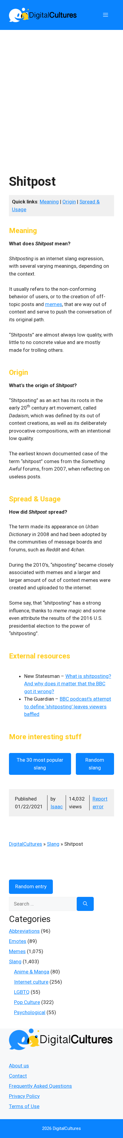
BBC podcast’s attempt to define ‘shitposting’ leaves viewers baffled (67, 706)
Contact (18, 1076)
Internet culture (31, 982)
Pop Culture (27, 1002)
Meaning (49, 202)
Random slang (94, 764)
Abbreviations (24, 931)
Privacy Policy (24, 1096)
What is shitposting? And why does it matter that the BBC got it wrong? (67, 683)
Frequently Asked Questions (40, 1086)
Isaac (56, 807)
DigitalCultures (25, 844)
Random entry (31, 886)
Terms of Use (24, 1106)
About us (19, 1066)
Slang (53, 844)
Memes (17, 951)
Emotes (17, 941)
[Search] (85, 904)
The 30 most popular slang (40, 764)
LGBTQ (22, 992)
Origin (69, 202)
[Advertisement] (61, 94)
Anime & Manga (31, 972)
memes (53, 304)
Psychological (29, 1012)
